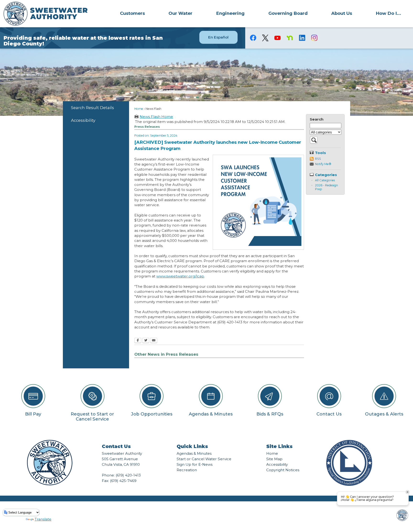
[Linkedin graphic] (302, 37)
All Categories (325, 180)
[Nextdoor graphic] (290, 37)
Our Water (180, 13)
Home (138, 109)
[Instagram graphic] (314, 37)
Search (316, 119)
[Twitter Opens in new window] (145, 341)
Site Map (274, 459)
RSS (318, 159)
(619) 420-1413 (128, 475)
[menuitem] (132, 13)
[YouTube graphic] (278, 37)
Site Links (279, 446)
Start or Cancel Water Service (204, 459)
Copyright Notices (282, 470)
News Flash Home (156, 116)
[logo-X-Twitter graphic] (265, 37)
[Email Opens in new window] (153, 341)
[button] (314, 142)
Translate (43, 519)
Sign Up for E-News (194, 464)
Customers (132, 13)
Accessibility (83, 120)
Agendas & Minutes (194, 453)
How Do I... (388, 13)
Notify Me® (323, 164)
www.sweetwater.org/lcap (180, 276)
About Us (341, 13)
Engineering (230, 13)
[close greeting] (407, 492)
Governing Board (288, 13)
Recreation (187, 470)
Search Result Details (92, 107)
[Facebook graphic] (253, 37)
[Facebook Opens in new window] (137, 341)
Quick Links (192, 446)
